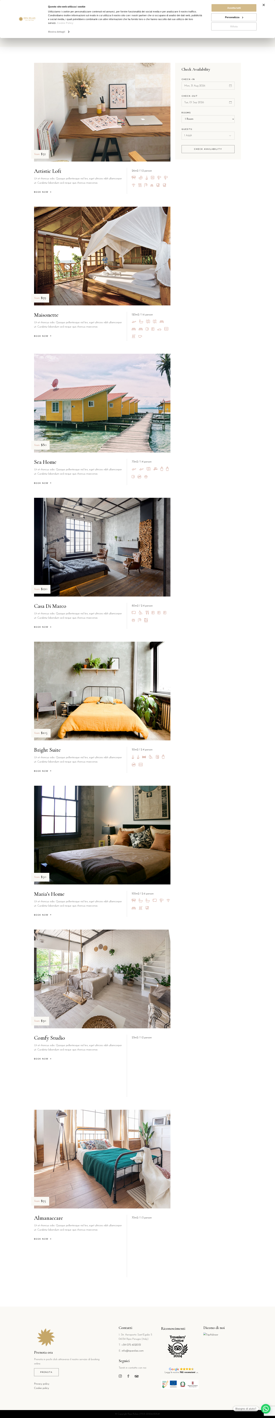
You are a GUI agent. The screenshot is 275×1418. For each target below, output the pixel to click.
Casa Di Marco (50, 606)
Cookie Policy (65, 23)
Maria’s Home (49, 894)
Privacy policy (41, 1384)
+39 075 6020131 (131, 1345)
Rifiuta (234, 26)
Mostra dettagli (56, 31)
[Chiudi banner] (264, 5)
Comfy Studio (49, 1038)
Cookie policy (41, 1388)
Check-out (190, 96)
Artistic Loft (47, 171)
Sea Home (45, 462)
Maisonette (46, 315)
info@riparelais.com (133, 1350)
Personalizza (232, 17)
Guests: (187, 129)
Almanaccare (48, 1218)
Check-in (188, 79)
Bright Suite (47, 750)
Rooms (186, 113)
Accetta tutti (234, 8)
